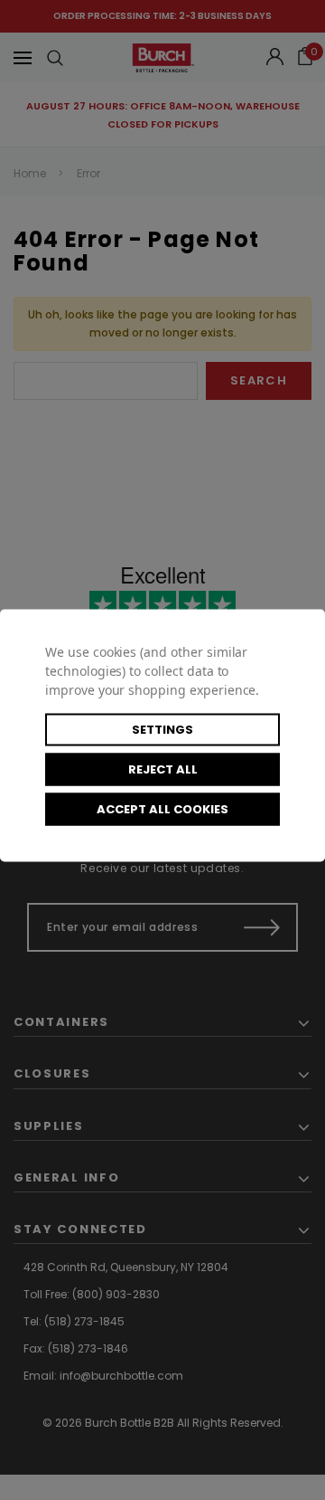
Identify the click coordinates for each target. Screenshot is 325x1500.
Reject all (163, 768)
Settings (162, 728)
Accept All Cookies (162, 808)
